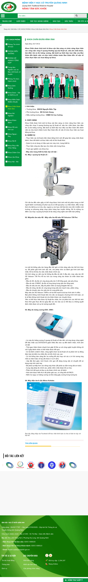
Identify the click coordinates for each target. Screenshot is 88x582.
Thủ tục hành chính (39, 21)
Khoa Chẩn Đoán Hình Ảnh (40, 29)
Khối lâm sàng (28, 560)
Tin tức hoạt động (8, 560)
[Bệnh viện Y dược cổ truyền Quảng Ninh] (8, 7)
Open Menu (3, 15)
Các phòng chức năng (31, 568)
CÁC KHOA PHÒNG (24, 29)
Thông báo (6, 564)
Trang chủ (7, 21)
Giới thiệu (21, 21)
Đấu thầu (69, 21)
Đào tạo (56, 21)
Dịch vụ (4, 568)
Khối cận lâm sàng (30, 564)
